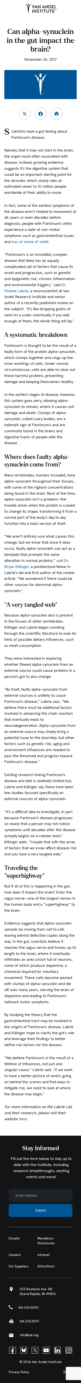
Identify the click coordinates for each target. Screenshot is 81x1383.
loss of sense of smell (30, 242)
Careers (15, 1254)
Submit (40, 1210)
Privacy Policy (19, 1372)
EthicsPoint (45, 1266)
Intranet (43, 1254)
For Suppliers (19, 1266)
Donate (14, 1238)
